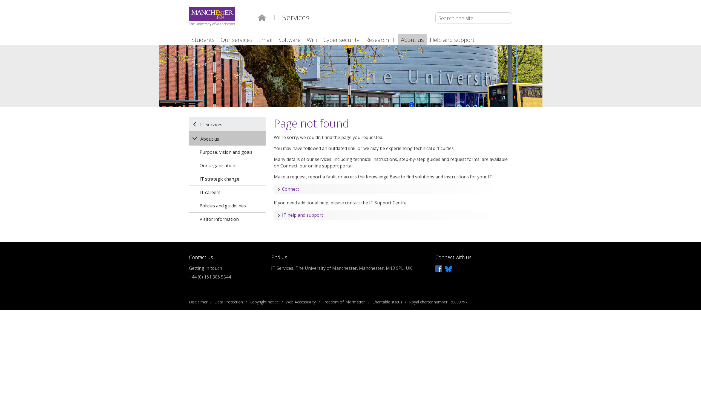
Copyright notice (264, 302)
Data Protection (228, 302)
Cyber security (341, 40)
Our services (236, 40)
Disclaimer (198, 302)
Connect (290, 189)
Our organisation (217, 165)
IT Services (211, 124)
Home (262, 17)
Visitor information (219, 219)
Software (289, 40)
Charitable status (387, 302)
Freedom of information (344, 302)
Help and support (452, 40)
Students (203, 40)
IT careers (210, 192)
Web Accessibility (301, 302)
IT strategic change (219, 178)
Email (265, 40)
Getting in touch (205, 268)
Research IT (380, 40)
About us (412, 40)
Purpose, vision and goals (226, 152)
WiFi (312, 40)
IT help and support (302, 215)
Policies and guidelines (223, 205)
